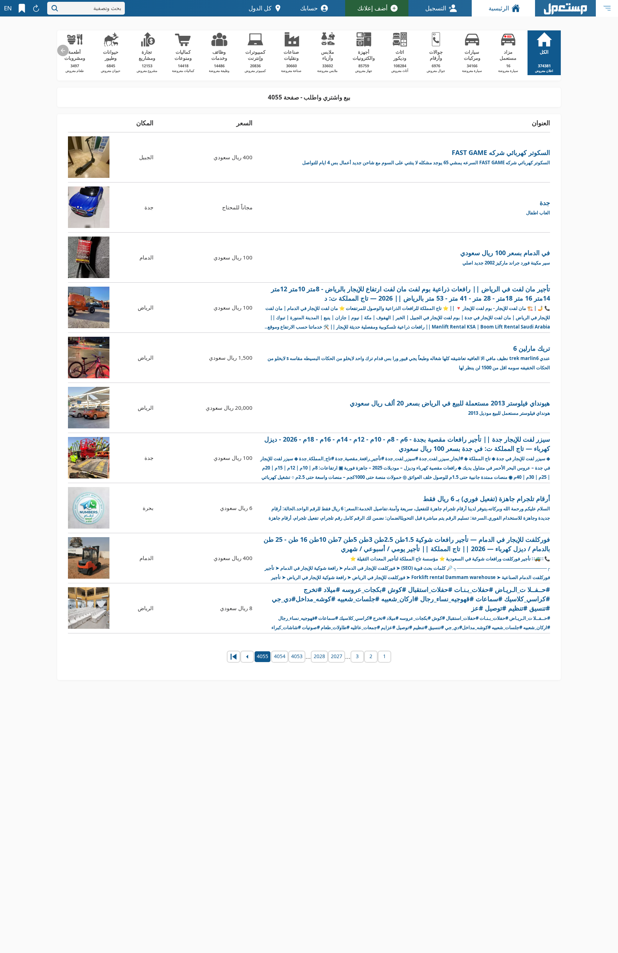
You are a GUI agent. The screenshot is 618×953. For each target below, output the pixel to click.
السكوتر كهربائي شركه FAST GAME (426, 157)
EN (8, 8)
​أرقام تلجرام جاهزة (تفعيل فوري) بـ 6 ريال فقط (409, 507)
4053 (297, 656)
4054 (279, 656)
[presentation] (63, 50)
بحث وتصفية (107, 7)
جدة (538, 207)
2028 (319, 656)
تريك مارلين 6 (409, 357)
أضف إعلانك (372, 8)
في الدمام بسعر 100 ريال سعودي (505, 257)
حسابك (309, 8)
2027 (336, 656)
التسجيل (435, 8)
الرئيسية (499, 8)
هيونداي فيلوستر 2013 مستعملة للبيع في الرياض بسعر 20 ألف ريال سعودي (450, 407)
